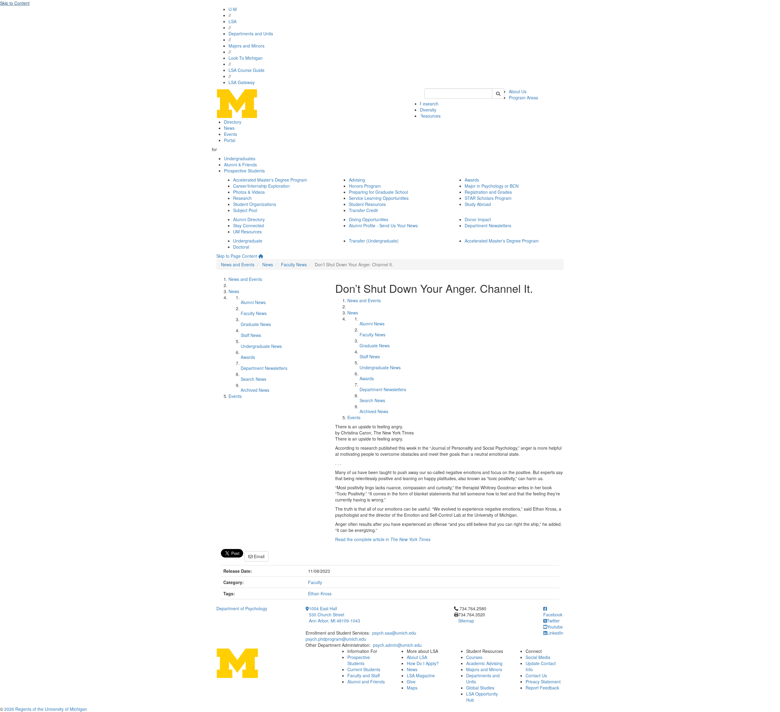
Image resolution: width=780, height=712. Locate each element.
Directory (232, 122)
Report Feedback (542, 688)
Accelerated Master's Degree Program (270, 180)
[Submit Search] (498, 93)
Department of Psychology (241, 608)
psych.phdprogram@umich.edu (336, 639)
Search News (253, 379)
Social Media (538, 657)
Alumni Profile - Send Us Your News (383, 225)
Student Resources (367, 204)
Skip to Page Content (236, 256)
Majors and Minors (246, 46)
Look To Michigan (246, 58)
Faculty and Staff (363, 675)
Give (411, 681)
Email (258, 556)
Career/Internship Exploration (261, 186)
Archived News (255, 390)
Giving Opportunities (368, 219)
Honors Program (365, 186)
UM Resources (247, 231)
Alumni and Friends (366, 681)
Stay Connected (248, 225)
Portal (229, 140)
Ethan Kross (320, 593)
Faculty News (294, 264)
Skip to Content (15, 3)
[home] (260, 256)
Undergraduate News (261, 346)
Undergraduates (239, 158)
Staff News (251, 335)
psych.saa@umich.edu (394, 633)
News (229, 128)
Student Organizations (254, 204)
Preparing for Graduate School (378, 192)
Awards (472, 180)
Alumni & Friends (240, 164)
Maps (412, 688)
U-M (233, 9)
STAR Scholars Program (488, 198)
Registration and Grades (488, 192)
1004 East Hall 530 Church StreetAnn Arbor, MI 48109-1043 (334, 614)
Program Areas (523, 97)
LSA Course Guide (246, 70)
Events (230, 134)
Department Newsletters (488, 225)
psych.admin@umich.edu (397, 645)
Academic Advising (484, 663)
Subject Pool (245, 210)
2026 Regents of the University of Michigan (45, 709)
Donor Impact (478, 219)
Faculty (315, 582)
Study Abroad (478, 204)
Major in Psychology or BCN (492, 186)
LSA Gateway (242, 82)
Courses (474, 657)
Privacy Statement (543, 681)
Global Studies (480, 688)
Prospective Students (244, 171)
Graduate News (256, 324)
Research (429, 104)
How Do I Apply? (423, 663)
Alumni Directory (249, 219)
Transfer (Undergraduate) (374, 241)
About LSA (417, 657)
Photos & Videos (249, 192)
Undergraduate (247, 241)
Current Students (363, 669)
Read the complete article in (383, 539)
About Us (517, 91)
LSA (232, 21)
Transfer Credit (363, 210)
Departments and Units (251, 33)
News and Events (237, 264)
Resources (430, 116)
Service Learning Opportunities (379, 198)
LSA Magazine (421, 675)
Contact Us (536, 675)
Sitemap (466, 621)
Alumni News (253, 302)
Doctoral (241, 247)
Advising (357, 180)
